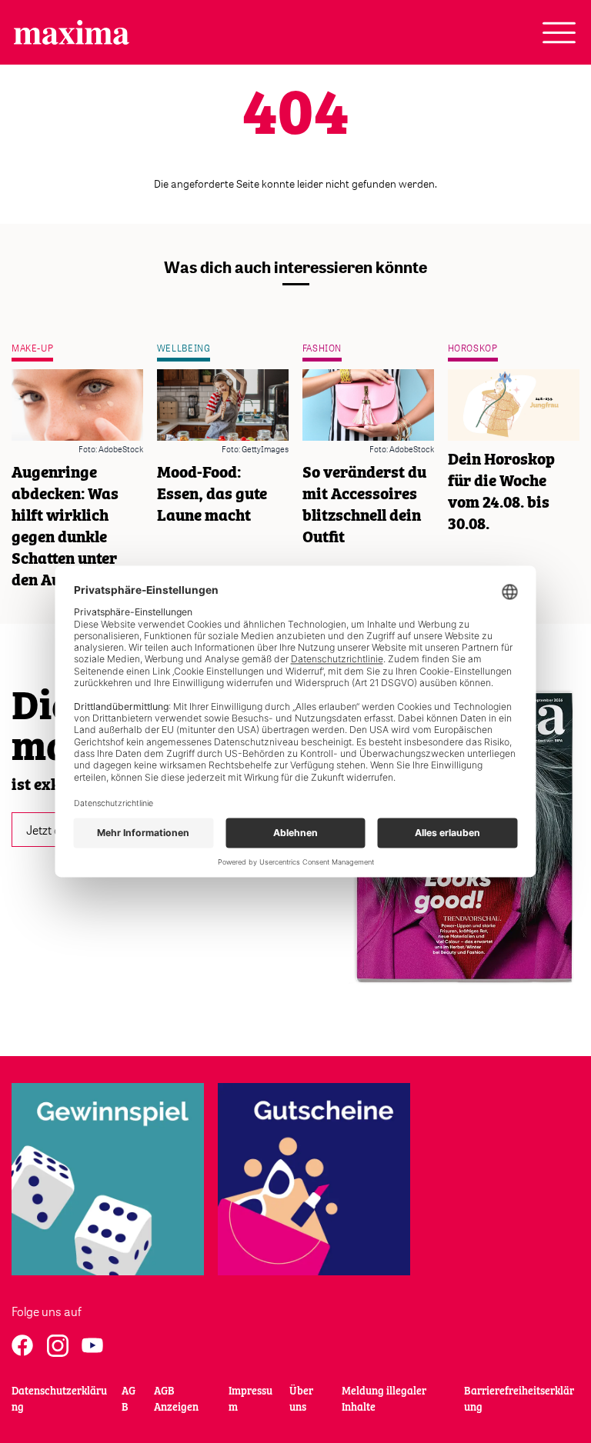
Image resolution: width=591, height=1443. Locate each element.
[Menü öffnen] (559, 33)
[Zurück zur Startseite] (71, 32)
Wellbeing (184, 348)
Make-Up (32, 348)
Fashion (322, 348)
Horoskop (473, 348)
